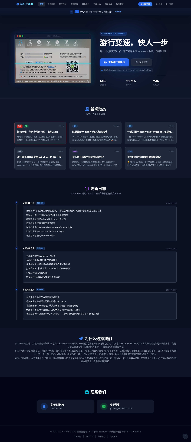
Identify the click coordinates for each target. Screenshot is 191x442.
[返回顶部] (185, 436)
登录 (160, 4)
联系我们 (120, 4)
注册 (171, 4)
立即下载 (146, 4)
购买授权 (108, 4)
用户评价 (62, 4)
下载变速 (77, 436)
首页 (42, 4)
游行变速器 (26, 4)
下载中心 (97, 4)
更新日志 (74, 4)
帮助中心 (85, 4)
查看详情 (118, 12)
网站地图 (113, 436)
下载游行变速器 (116, 62)
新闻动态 (51, 4)
